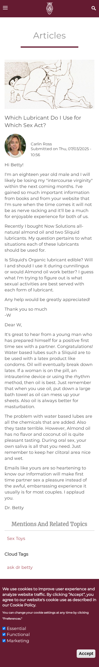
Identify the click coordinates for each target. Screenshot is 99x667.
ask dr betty (20, 567)
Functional (18, 634)
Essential (16, 628)
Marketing (18, 640)
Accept (86, 653)
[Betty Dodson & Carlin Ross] (49, 8)
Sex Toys (16, 538)
